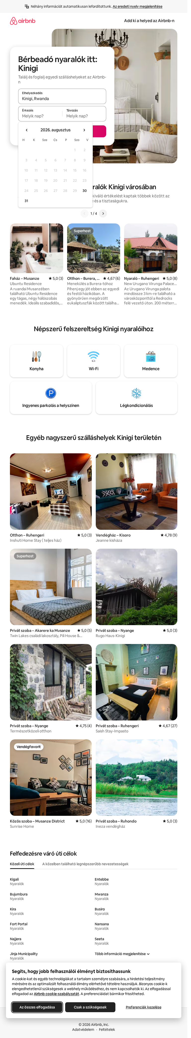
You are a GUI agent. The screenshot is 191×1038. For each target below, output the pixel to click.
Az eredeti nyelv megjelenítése (137, 6)
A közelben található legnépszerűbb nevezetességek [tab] (85, 864)
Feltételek (107, 1029)
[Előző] (85, 213)
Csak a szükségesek (90, 1007)
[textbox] (40, 116)
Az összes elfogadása (37, 1007)
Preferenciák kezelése (143, 1007)
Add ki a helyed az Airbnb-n (149, 20)
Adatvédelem (83, 1029)
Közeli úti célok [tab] (22, 864)
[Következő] (103, 213)
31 (26, 201)
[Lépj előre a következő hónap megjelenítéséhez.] (84, 130)
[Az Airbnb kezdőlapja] (22, 21)
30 (85, 190)
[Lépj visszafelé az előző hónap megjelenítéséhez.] (26, 130)
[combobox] (62, 99)
